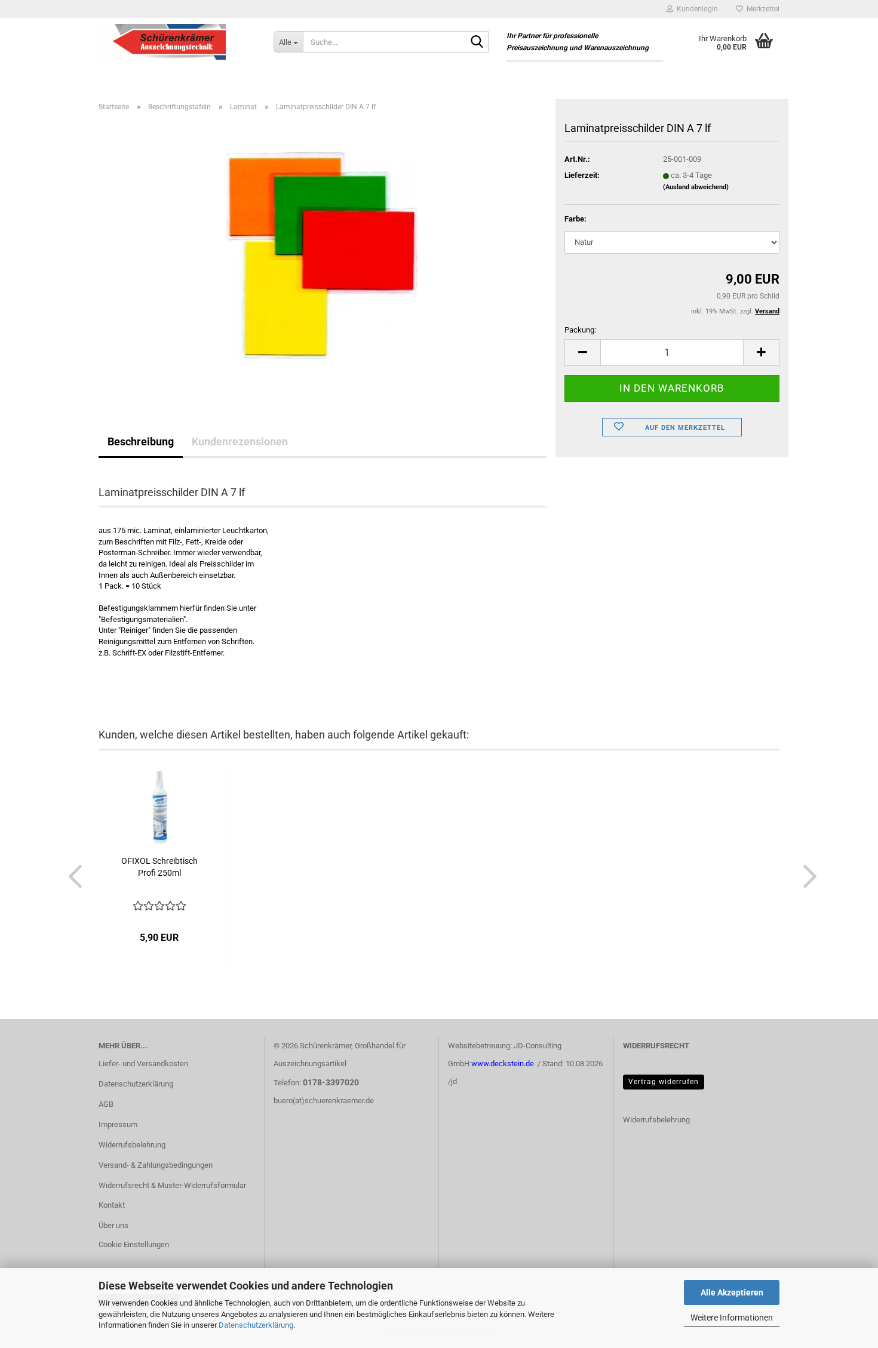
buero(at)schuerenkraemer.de (324, 1100)
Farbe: (575, 218)
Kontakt (112, 1205)
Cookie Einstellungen (134, 1244)
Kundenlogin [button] (695, 9)
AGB (106, 1104)
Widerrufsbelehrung (132, 1144)
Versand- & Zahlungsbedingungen (156, 1165)
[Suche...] (477, 42)
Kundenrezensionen (240, 441)
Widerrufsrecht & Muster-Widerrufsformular (172, 1185)
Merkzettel (761, 9)
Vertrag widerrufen (663, 1082)
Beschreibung (141, 441)
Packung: (580, 329)
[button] (582, 352)
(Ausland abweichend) (696, 187)
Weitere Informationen (731, 1317)
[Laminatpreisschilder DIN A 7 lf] (322, 255)
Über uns (113, 1225)
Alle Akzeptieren (732, 1292)
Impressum (118, 1124)
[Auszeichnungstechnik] (177, 42)
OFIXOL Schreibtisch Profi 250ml (159, 867)
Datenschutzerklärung (256, 1325)
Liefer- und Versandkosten (143, 1063)
